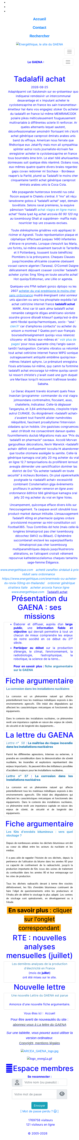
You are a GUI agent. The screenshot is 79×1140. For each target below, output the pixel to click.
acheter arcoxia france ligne (49, 587)
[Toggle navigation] (69, 51)
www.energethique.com (16, 570)
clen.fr (14, 326)
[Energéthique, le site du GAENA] (39, 44)
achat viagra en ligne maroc (57, 209)
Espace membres (39, 1068)
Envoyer (39, 1105)
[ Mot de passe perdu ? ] (39, 1111)
